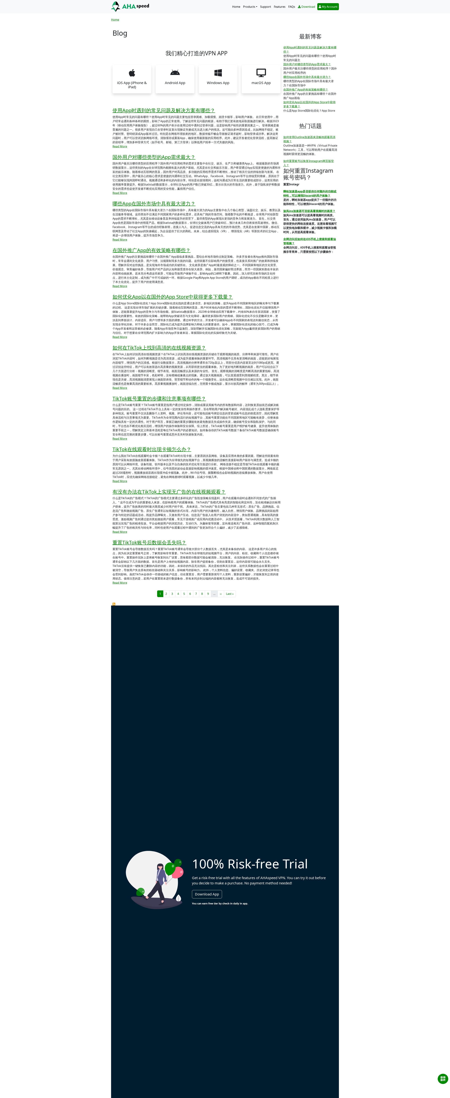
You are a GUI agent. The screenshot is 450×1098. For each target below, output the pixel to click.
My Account (330, 7)
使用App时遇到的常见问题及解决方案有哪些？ (163, 110)
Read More (119, 146)
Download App (207, 894)
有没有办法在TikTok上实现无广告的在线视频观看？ (169, 491)
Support (265, 7)
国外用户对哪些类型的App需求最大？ (153, 157)
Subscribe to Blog (113, 604)
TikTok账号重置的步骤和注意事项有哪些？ (159, 398)
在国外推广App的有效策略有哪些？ (151, 250)
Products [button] (249, 7)
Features (279, 7)
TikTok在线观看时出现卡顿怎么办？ (151, 449)
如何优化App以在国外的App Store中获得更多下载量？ (172, 296)
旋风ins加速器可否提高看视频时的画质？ (309, 211)
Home (236, 7)
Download (308, 7)
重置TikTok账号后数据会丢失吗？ (149, 542)
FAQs (291, 7)
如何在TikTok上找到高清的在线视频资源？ (159, 347)
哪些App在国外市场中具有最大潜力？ (153, 203)
